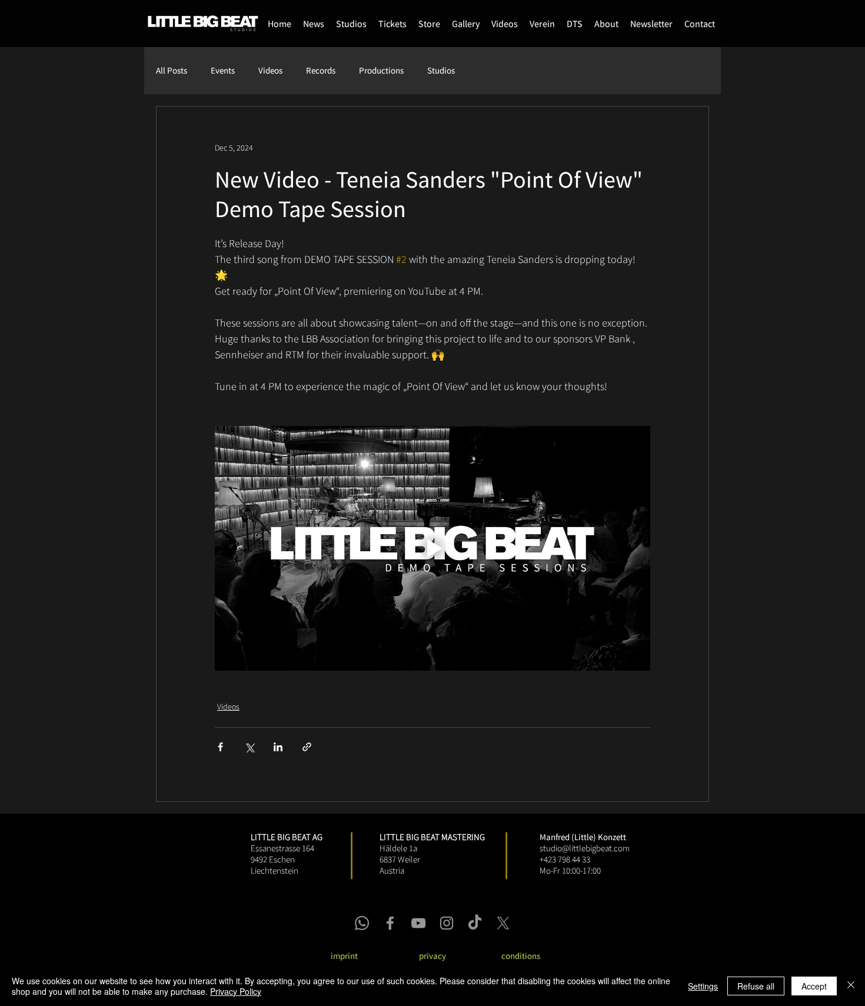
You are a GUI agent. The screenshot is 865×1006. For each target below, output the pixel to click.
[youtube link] (418, 923)
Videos (270, 70)
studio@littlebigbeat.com (585, 848)
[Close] (851, 986)
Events (223, 70)
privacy (432, 955)
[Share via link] (306, 746)
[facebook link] (390, 923)
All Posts (171, 70)
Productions (381, 70)
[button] (429, 23)
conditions (520, 955)
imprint (344, 955)
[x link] (503, 923)
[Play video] (432, 548)
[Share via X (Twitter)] (249, 746)
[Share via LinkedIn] (278, 746)
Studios (441, 70)
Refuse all (755, 986)
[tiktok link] (475, 923)
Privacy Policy (235, 991)
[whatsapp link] (362, 923)
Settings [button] (703, 986)
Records (320, 70)
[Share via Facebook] (220, 746)
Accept (814, 986)
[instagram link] (446, 923)
